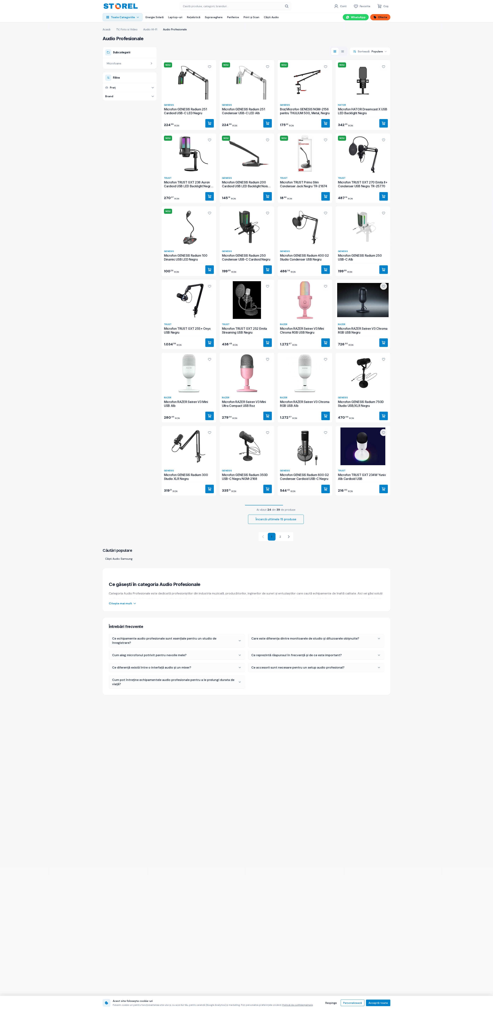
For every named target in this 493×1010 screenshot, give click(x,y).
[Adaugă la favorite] (209, 66)
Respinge (331, 1003)
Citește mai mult (120, 603)
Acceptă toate (378, 1003)
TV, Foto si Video (126, 29)
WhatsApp (358, 17)
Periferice (233, 17)
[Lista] (342, 51)
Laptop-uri (175, 17)
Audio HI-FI (150, 29)
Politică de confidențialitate (297, 1005)
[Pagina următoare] (289, 537)
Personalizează (352, 1003)
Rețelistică (193, 17)
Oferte (382, 17)
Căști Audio (271, 17)
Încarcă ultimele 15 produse (276, 519)
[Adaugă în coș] (209, 123)
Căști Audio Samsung (118, 558)
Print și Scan (251, 17)
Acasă (106, 29)
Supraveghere (214, 17)
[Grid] (335, 51)
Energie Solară (155, 17)
